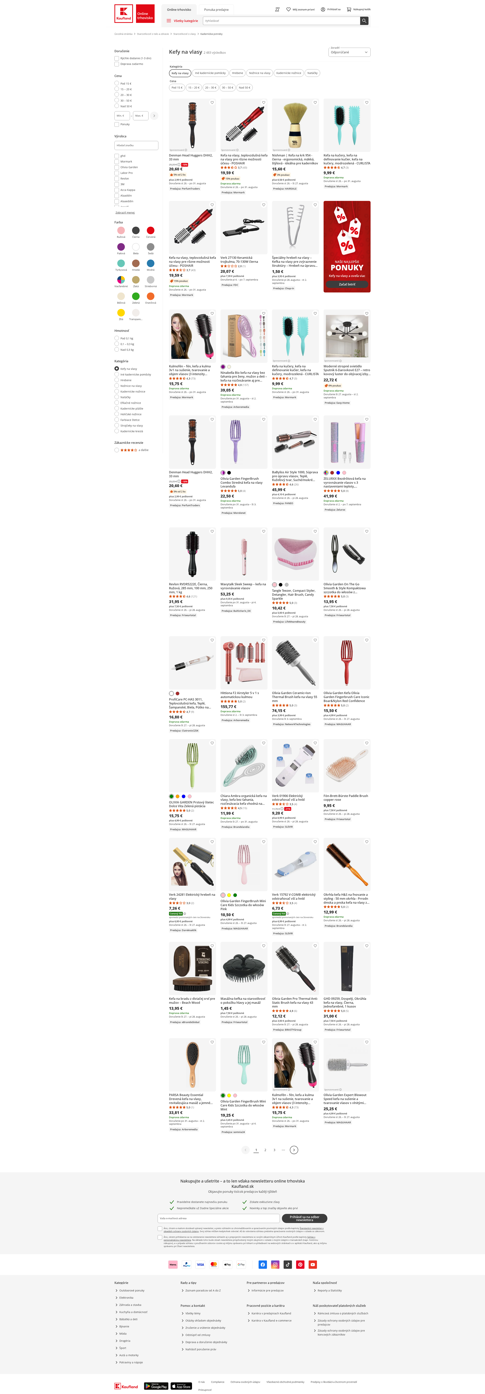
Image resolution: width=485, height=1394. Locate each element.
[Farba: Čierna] (229, 472)
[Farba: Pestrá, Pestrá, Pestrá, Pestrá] (326, 472)
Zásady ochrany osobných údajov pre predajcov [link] (341, 1322)
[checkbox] (134, 58)
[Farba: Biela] (171, 693)
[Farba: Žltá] (229, 895)
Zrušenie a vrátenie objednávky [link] (205, 1327)
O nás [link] (201, 1382)
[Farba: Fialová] (223, 366)
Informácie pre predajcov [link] (268, 1290)
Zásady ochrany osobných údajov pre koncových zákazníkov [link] (341, 1332)
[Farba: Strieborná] (286, 584)
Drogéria (124, 1341)
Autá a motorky (128, 1355)
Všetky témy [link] (192, 1313)
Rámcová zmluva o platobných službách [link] (343, 1313)
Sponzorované (177, 150)
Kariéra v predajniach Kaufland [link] (271, 1313)
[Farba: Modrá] (338, 472)
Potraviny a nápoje (131, 1362)
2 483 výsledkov (215, 53)
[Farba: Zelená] (171, 796)
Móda (123, 1333)
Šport (122, 1348)
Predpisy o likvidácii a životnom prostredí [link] (334, 1382)
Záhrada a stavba (130, 1305)
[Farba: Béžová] (229, 366)
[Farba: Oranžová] (177, 796)
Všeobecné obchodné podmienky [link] (285, 1382)
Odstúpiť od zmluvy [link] (197, 1335)
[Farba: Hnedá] (332, 472)
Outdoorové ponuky (131, 1290)
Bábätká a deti (128, 1319)
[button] (180, 73)
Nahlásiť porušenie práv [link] (200, 1349)
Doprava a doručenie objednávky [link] (206, 1342)
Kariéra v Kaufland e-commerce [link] (272, 1320)
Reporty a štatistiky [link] (330, 1290)
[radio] (134, 83)
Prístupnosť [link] (205, 1390)
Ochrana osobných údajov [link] (245, 1382)
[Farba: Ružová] (344, 472)
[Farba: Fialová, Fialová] (223, 472)
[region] (138, 250)
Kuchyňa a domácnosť (133, 1312)
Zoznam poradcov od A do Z (203, 1290)
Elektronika (126, 1297)
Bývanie (124, 1326)
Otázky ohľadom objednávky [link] (203, 1320)
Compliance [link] (217, 1382)
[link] (216, 9)
